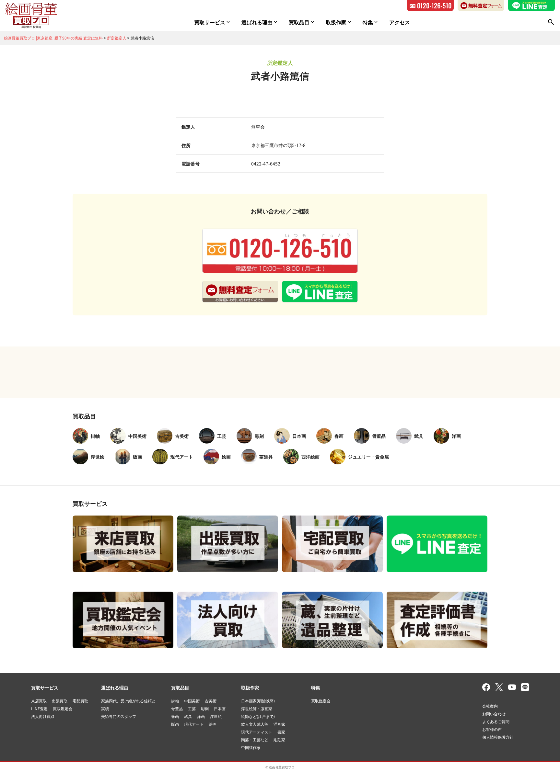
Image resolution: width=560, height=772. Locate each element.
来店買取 (39, 700)
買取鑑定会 (62, 708)
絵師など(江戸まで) (258, 716)
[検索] (551, 22)
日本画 (220, 708)
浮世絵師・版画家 (256, 708)
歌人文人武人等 (254, 724)
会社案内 (490, 706)
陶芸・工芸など (254, 739)
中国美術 (192, 700)
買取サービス (44, 687)
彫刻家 (279, 739)
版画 (175, 724)
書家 (281, 731)
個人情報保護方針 (497, 737)
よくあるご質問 (495, 721)
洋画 (201, 716)
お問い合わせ (494, 713)
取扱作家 (250, 687)
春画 (175, 716)
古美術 (210, 700)
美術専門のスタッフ (118, 716)
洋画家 (279, 724)
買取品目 (180, 687)
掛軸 (175, 700)
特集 (315, 687)
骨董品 (177, 708)
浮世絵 (216, 716)
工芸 (192, 708)
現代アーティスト (256, 731)
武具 (188, 716)
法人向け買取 (42, 716)
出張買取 (59, 700)
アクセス (399, 22)
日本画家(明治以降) (258, 700)
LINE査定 (39, 708)
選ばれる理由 (114, 687)
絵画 (212, 724)
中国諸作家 (251, 747)
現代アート (194, 724)
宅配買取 (80, 700)
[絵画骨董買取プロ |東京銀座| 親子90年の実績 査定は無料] (31, 15)
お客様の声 (492, 729)
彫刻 (205, 708)
